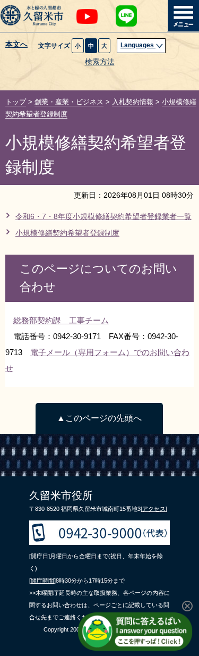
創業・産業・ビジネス (68, 102)
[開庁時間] (42, 580)
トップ (15, 102)
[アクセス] (154, 509)
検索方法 (100, 62)
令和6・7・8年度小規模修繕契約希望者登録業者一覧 (103, 217)
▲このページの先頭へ (99, 418)
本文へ (16, 44)
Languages (137, 45)
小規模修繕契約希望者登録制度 (67, 233)
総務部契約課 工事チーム (61, 320)
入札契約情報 (132, 102)
